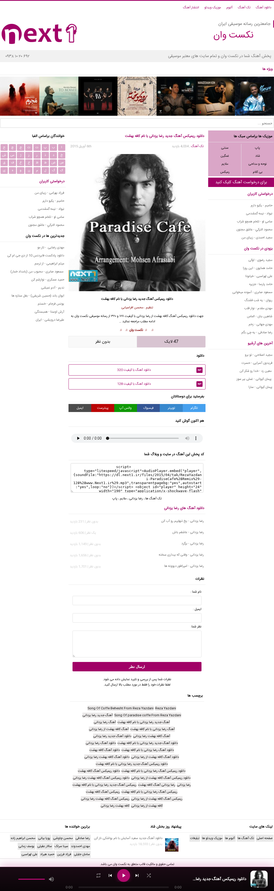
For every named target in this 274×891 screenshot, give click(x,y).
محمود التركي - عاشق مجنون (254, 229)
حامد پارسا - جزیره (260, 284)
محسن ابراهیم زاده (23, 838)
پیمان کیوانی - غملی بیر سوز (254, 379)
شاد (257, 156)
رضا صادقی (82, 838)
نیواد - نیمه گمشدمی (259, 213)
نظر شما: (196, 626)
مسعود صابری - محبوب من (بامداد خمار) (37, 271)
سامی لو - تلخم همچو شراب (254, 221)
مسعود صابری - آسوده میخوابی (252, 292)
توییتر (171, 408)
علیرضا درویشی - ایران (50, 320)
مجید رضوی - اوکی (260, 260)
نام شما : (196, 591)
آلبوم (229, 7)
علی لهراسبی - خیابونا (258, 276)
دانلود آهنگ (263, 7)
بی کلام (257, 172)
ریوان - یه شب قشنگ (258, 300)
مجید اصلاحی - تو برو (258, 355)
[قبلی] (110, 875)
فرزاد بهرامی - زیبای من (49, 193)
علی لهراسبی (29, 854)
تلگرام (194, 408)
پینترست (103, 408)
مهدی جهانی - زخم (260, 324)
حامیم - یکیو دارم (261, 205)
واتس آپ (125, 408)
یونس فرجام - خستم (51, 303)
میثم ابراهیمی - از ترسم (49, 263)
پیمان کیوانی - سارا (260, 387)
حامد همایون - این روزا (257, 268)
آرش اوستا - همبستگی (49, 312)
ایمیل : (197, 609)
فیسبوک (148, 408)
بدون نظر (103, 341)
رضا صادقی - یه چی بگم (256, 332)
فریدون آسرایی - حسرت (257, 363)
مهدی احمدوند (80, 846)
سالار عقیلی (44, 846)
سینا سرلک (61, 846)
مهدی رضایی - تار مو (50, 247)
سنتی (225, 148)
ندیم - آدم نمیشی (52, 287)
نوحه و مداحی (257, 164)
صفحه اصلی (265, 838)
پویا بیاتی (44, 838)
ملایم (225, 164)
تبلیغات (194, 838)
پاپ (257, 148)
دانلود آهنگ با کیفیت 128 (159, 384)
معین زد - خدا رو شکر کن (255, 371)
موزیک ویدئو (212, 7)
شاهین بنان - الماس (259, 316)
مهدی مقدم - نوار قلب (258, 308)
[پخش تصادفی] (149, 875)
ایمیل (80, 408)
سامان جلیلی (82, 854)
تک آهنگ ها (153, 498)
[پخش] (123, 875)
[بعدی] (137, 875)
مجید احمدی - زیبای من (256, 237)
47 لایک (171, 341)
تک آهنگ (244, 7)
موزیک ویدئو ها (212, 838)
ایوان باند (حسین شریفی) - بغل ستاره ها (38, 295)
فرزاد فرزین (64, 854)
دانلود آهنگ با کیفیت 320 (159, 370)
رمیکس (225, 172)
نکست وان (120, 864)
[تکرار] (98, 875)
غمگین (224, 156)
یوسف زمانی (26, 846)
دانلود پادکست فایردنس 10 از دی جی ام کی (35, 255)
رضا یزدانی (143, 316)
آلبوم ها (230, 838)
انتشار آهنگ (191, 7)
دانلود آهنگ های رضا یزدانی (184, 508)
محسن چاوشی (63, 838)
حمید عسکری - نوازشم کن (47, 279)
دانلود (169, 299)
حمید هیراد (47, 854)
